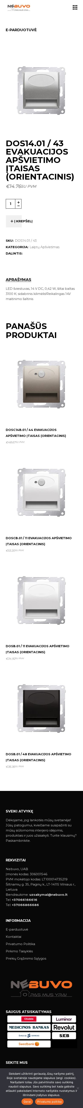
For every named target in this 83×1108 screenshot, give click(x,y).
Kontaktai (13, 937)
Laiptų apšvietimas (44, 247)
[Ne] (78, 1088)
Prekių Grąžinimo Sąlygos (26, 958)
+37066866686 (25, 905)
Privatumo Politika (20, 944)
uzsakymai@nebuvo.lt (48, 895)
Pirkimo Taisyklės (19, 951)
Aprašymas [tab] (18, 280)
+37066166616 (24, 900)
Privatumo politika (49, 1101)
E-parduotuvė (17, 929)
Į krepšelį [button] (43, 414)
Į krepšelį (23, 221)
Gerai (27, 1101)
